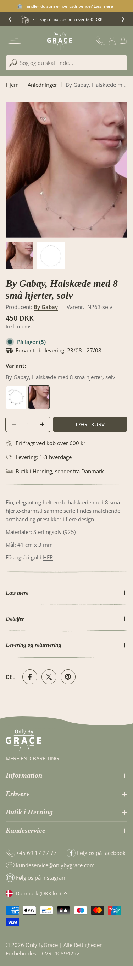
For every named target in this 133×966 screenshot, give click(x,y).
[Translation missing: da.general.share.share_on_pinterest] (68, 676)
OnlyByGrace (42, 944)
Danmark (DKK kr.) (38, 893)
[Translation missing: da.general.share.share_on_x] (48, 676)
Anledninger (42, 84)
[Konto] (112, 41)
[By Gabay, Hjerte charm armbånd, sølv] (17, 389)
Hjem (12, 84)
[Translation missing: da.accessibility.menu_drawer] (14, 41)
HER (48, 557)
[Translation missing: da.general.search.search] (13, 63)
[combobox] (66, 62)
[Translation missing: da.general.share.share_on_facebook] (29, 676)
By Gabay (46, 306)
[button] (10, 19)
